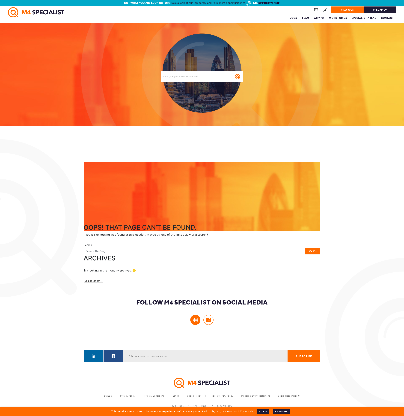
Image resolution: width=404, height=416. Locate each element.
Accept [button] (263, 411)
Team (305, 17)
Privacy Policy (127, 396)
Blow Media (223, 406)
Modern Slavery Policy (221, 396)
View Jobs (347, 9)
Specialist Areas (364, 17)
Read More (281, 411)
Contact (387, 17)
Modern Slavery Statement (255, 396)
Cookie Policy (194, 396)
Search (88, 245)
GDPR (175, 396)
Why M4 (319, 17)
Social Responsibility (289, 396)
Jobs (293, 17)
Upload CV (380, 9)
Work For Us (338, 17)
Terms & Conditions (153, 396)
